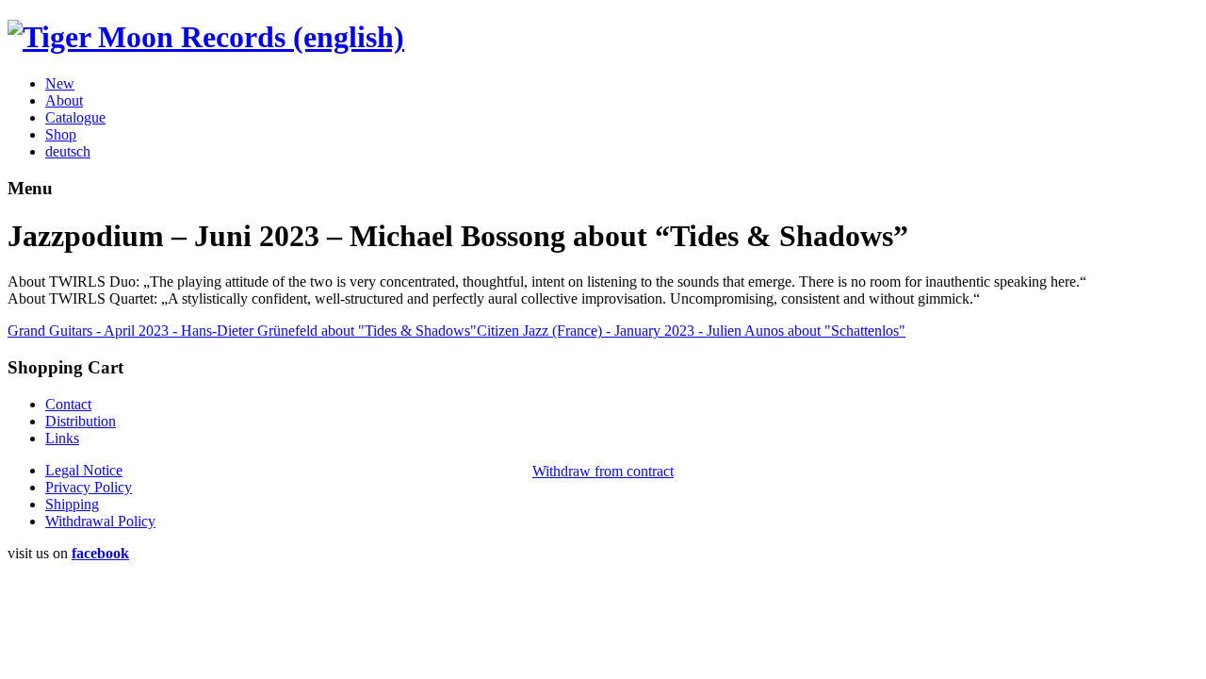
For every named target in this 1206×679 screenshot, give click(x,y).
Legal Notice (83, 470)
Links (62, 438)
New (59, 83)
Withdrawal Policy (100, 521)
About (64, 100)
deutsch (67, 151)
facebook (100, 553)
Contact (68, 404)
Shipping (72, 504)
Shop (60, 134)
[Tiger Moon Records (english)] (206, 37)
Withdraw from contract (603, 471)
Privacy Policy (88, 487)
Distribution (80, 421)
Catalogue (75, 117)
